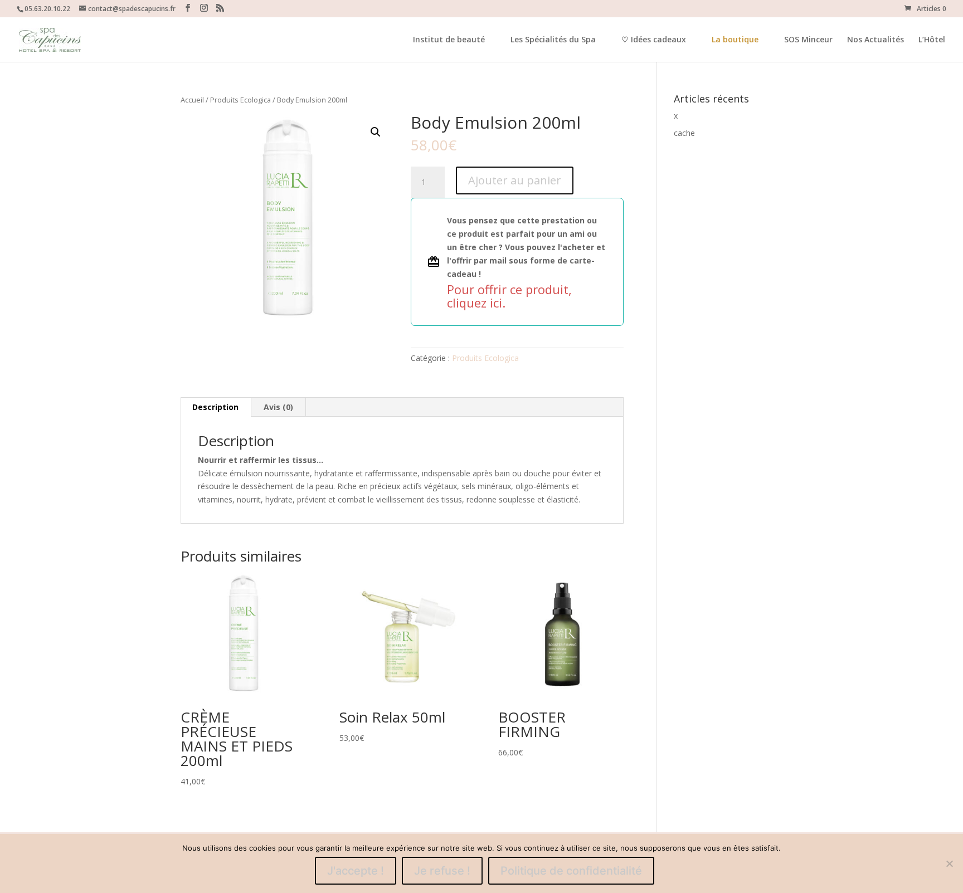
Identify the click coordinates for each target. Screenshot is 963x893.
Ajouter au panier (514, 180)
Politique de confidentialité (571, 870)
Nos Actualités (875, 40)
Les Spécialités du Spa (553, 40)
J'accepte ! (355, 870)
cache (684, 133)
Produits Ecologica (240, 100)
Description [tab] (215, 407)
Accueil (192, 100)
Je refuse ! (442, 870)
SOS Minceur (808, 40)
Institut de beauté (449, 40)
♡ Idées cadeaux (653, 40)
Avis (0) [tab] (278, 407)
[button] (376, 132)
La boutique (735, 39)
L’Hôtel (931, 40)
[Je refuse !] (949, 863)
